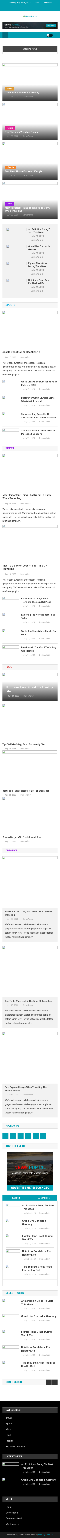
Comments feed (14, 1518)
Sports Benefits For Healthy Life (21, 352)
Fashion (10, 128)
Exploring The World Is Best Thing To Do (38, 616)
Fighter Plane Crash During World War (38, 265)
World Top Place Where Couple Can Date (38, 633)
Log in (9, 1507)
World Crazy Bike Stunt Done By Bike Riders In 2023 (39, 383)
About (36, 3)
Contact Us (47, 3)
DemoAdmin (28, 97)
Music (9, 89)
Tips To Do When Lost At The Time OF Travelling (24, 567)
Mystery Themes (45, 1535)
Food (8, 1435)
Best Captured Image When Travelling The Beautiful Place (36, 600)
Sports (9, 1423)
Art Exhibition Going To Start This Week (39, 231)
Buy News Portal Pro (16, 1446)
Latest (16, 1198)
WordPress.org (13, 1524)
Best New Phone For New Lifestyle (23, 171)
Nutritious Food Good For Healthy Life (39, 282)
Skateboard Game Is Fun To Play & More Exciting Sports (38, 432)
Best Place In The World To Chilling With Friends (38, 649)
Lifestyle (10, 167)
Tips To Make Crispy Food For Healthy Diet (23, 744)
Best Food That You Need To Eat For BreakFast (25, 791)
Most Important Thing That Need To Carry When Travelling (27, 209)
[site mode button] (50, 35)
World (8, 1429)
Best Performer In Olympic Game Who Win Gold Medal (37, 399)
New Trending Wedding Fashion (22, 132)
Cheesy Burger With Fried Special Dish (21, 837)
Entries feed (12, 1512)
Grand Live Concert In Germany (22, 92)
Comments (44, 1198)
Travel (9, 204)
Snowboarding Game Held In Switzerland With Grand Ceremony (38, 416)
